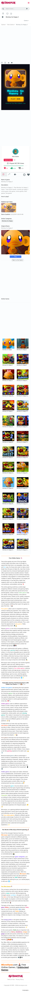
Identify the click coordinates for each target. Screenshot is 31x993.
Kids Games (15, 156)
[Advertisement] (15, 44)
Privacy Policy (20, 979)
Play (15, 257)
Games (26, 20)
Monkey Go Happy (7, 221)
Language (25, 990)
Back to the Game (17, 260)
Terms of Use (11, 979)
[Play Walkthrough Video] (9, 207)
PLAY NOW (15, 99)
